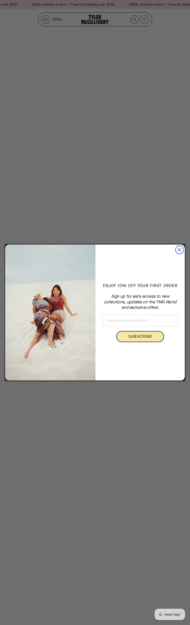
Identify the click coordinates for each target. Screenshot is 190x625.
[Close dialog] (179, 250)
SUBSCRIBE (140, 336)
